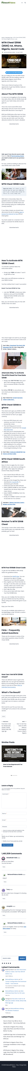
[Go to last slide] (4, 759)
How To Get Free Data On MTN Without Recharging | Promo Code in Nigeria (21, 727)
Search (22, 958)
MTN (3, 716)
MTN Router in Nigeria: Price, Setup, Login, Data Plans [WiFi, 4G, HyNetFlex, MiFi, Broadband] (14, 1052)
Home (3, 37)
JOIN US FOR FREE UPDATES (14, 72)
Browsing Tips (9, 37)
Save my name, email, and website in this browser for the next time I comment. (13, 831)
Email (4, 820)
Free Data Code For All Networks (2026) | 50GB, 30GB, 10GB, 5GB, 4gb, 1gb (6, 726)
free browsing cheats (17, 156)
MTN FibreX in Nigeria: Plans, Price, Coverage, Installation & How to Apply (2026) (14, 1044)
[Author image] (2, 52)
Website (4, 826)
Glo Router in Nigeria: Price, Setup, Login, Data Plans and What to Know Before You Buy (14, 1029)
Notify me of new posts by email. (12, 841)
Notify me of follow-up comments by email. (13, 837)
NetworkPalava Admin (10, 52)
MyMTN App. (16, 576)
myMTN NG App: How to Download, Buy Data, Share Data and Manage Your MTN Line (14, 1037)
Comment (5, 794)
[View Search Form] (25, 2)
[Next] (24, 759)
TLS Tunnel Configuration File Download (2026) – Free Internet (15, 981)
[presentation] (14, 753)
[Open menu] (22, 3)
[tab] (11, 775)
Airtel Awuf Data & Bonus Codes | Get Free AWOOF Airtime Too (15, 972)
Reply (4, 867)
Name (4, 813)
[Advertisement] (14, 20)
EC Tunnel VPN (14, 482)
